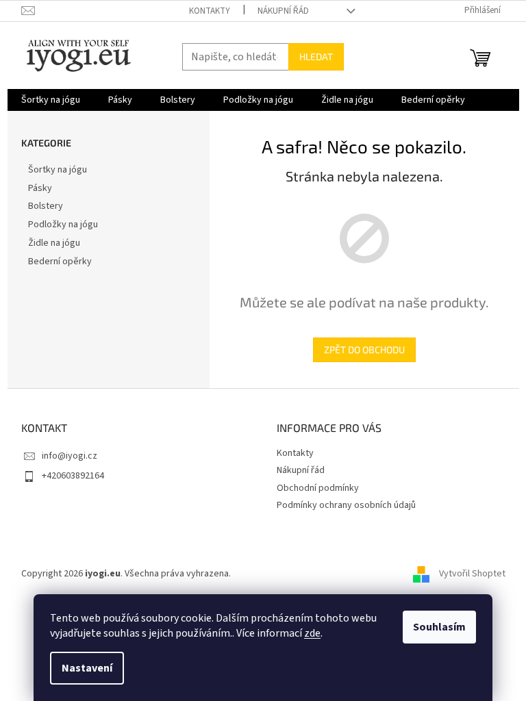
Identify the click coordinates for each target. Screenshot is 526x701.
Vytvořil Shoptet (472, 574)
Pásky (40, 188)
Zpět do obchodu (364, 349)
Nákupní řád (283, 11)
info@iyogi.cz (69, 456)
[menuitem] (51, 100)
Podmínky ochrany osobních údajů (346, 505)
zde (312, 633)
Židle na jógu (54, 243)
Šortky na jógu (57, 170)
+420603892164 (73, 476)
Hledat (316, 56)
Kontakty (209, 11)
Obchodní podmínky (318, 488)
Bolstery (45, 206)
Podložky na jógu (63, 224)
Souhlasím (439, 627)
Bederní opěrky (60, 261)
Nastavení (87, 668)
